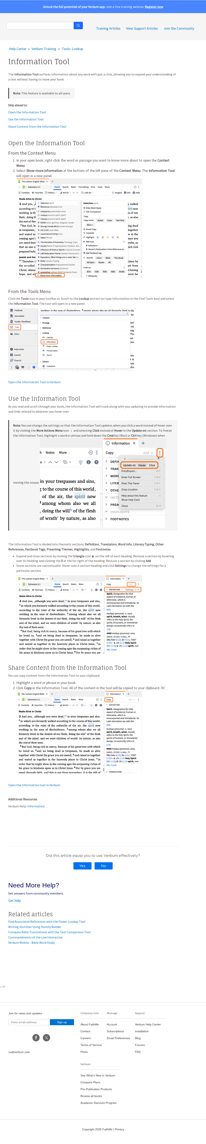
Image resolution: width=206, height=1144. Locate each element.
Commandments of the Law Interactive (35, 937)
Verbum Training (44, 48)
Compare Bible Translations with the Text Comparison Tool (49, 932)
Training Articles (108, 28)
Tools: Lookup (72, 48)
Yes (82, 866)
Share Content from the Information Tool (37, 126)
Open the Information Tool (27, 112)
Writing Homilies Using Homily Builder (34, 927)
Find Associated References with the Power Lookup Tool (46, 922)
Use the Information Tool (26, 119)
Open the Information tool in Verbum (34, 785)
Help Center (18, 48)
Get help (14, 900)
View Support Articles (142, 28)
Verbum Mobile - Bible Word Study (31, 942)
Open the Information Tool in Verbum (34, 382)
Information (36, 806)
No (103, 866)
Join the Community (179, 28)
